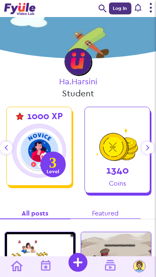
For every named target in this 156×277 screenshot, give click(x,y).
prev (6, 148)
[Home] (13, 267)
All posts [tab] (35, 213)
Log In (120, 8)
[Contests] (42, 266)
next (147, 148)
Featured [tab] (105, 213)
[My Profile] (136, 266)
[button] (138, 8)
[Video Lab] (107, 266)
